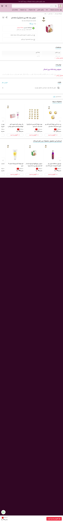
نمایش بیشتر (59, 58)
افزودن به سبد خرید (53, 519)
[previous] (60, 121)
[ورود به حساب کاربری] (6, 6)
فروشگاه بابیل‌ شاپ (58, 14)
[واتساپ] (3, 512)
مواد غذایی (50, 14)
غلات (45, 14)
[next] (3, 121)
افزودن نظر (4, 83)
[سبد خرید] (2, 6)
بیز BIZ (31, 24)
